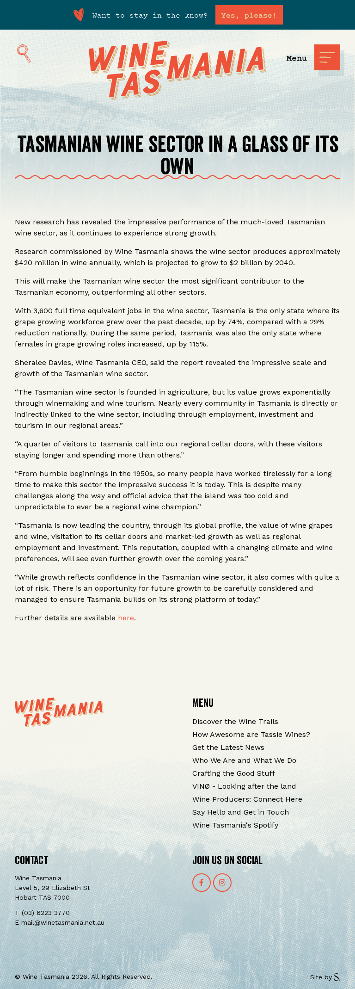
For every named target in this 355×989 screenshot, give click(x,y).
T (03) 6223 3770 (42, 912)
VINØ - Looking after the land (244, 786)
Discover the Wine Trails (235, 721)
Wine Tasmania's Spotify (235, 825)
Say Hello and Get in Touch (240, 812)
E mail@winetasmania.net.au (59, 922)
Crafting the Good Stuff (233, 773)
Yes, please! (249, 15)
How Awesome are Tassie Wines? (251, 734)
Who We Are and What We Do (244, 760)
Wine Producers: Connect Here (247, 799)
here (126, 617)
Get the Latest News (228, 747)
